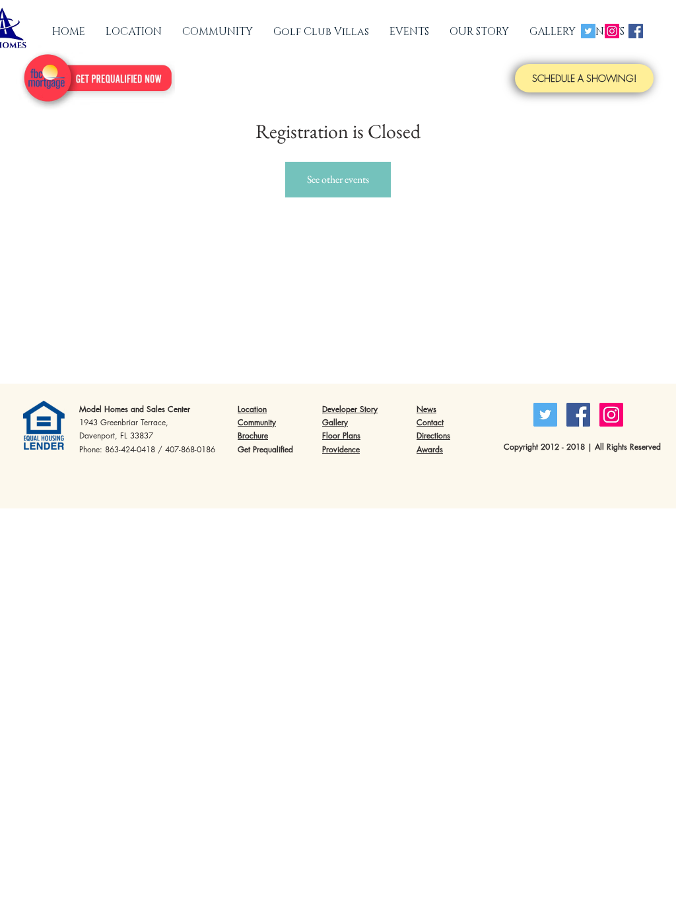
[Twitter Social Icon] (588, 31)
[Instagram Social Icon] (612, 31)
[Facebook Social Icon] (635, 31)
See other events (338, 179)
